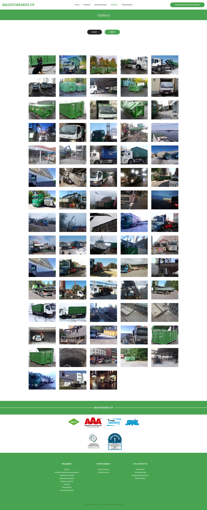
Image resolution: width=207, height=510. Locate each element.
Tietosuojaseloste (67, 490)
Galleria (114, 5)
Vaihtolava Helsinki (66, 475)
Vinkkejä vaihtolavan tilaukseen (67, 472)
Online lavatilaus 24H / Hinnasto (187, 5)
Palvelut (86, 5)
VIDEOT (112, 32)
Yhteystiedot (127, 5)
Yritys (77, 5)
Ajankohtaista (101, 5)
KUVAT (94, 32)
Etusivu (66, 469)
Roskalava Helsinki (67, 478)
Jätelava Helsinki (66, 481)
